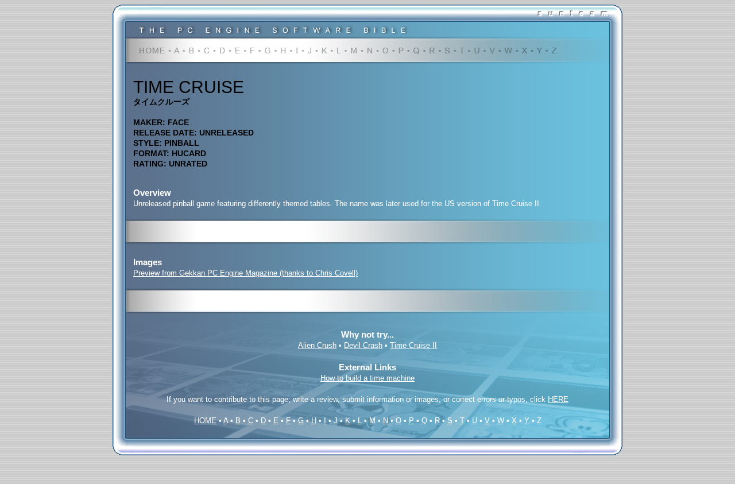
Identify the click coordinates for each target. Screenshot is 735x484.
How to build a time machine (367, 378)
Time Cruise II (413, 345)
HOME (205, 420)
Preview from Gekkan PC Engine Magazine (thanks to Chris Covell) (245, 273)
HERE (558, 399)
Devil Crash (363, 345)
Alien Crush (317, 345)
